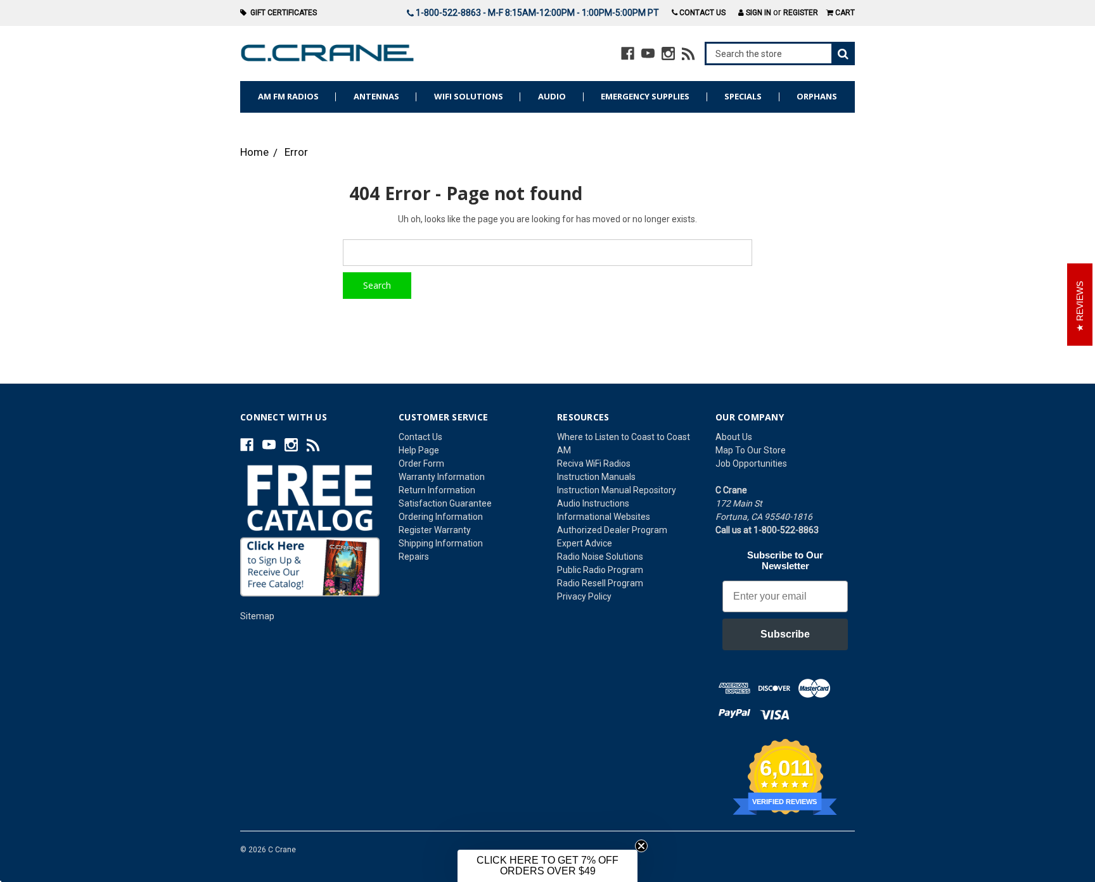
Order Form (421, 463)
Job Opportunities (751, 463)
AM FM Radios (288, 96)
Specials (743, 96)
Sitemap (257, 616)
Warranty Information (442, 477)
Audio (552, 96)
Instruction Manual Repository (616, 490)
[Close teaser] (641, 846)
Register (800, 12)
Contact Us (701, 12)
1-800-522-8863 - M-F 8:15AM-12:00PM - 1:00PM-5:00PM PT (536, 13)
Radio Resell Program (600, 583)
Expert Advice (584, 543)
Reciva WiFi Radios (594, 463)
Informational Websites (603, 517)
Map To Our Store (750, 450)
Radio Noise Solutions (600, 556)
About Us (733, 437)
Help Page (419, 450)
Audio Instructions (593, 503)
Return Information (437, 490)
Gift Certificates (282, 12)
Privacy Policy (584, 596)
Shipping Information (441, 543)
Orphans (817, 96)
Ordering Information (441, 517)
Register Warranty (435, 530)
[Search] (780, 53)
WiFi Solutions (468, 96)
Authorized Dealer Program (612, 530)
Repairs (414, 556)
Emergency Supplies (645, 96)
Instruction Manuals (596, 477)
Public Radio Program (600, 570)
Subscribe (785, 634)
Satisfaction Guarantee (445, 503)
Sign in (757, 12)
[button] (547, 866)
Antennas (376, 96)
